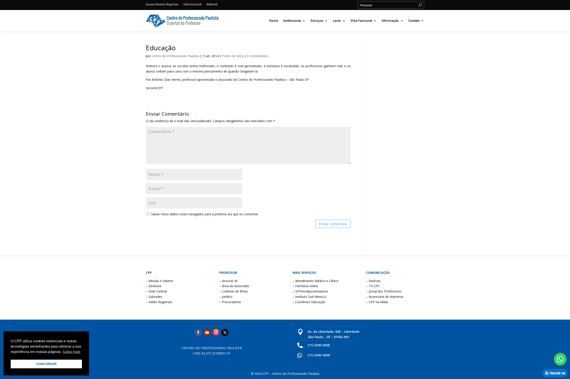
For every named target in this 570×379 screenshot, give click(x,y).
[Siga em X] (224, 332)
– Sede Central (156, 291)
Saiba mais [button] (71, 352)
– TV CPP (372, 286)
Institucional (292, 20)
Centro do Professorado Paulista (175, 56)
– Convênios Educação (309, 302)
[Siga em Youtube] (207, 332)
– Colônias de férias (233, 291)
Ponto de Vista (232, 56)
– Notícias (373, 281)
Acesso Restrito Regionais (162, 4)
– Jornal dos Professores (384, 291)
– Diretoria (153, 286)
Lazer (337, 20)
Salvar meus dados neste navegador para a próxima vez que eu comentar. (205, 214)
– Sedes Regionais (159, 302)
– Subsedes (154, 296)
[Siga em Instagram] (216, 332)
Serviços (317, 20)
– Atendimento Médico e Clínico (315, 281)
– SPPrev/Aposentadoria (310, 291)
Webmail (212, 4)
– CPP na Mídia (377, 302)
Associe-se (557, 373)
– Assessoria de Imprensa (384, 296)
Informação (390, 20)
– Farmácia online (305, 286)
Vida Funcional (192, 4)
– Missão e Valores (159, 281)
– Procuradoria (230, 302)
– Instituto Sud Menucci (309, 296)
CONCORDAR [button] (46, 364)
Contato (414, 20)
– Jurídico (225, 296)
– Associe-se (228, 281)
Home (273, 20)
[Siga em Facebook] (198, 332)
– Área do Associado (234, 286)
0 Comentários (257, 56)
